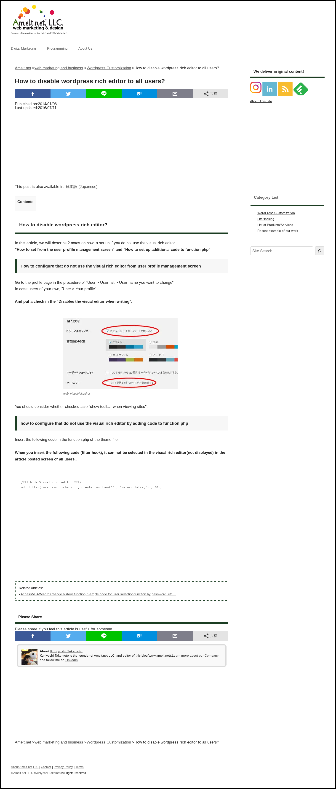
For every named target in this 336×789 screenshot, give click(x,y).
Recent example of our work (277, 231)
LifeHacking (265, 219)
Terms (79, 767)
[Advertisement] (121, 146)
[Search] (319, 250)
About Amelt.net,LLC (24, 767)
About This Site (261, 101)
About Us (85, 48)
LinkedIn (71, 660)
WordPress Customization (276, 213)
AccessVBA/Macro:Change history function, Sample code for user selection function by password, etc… (98, 594)
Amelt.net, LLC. (23, 773)
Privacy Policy (63, 767)
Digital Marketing (23, 48)
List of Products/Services (275, 225)
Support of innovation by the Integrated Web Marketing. (39, 33)
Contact (46, 767)
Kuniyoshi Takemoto (66, 651)
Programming (57, 48)
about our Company (204, 655)
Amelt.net (23, 68)
